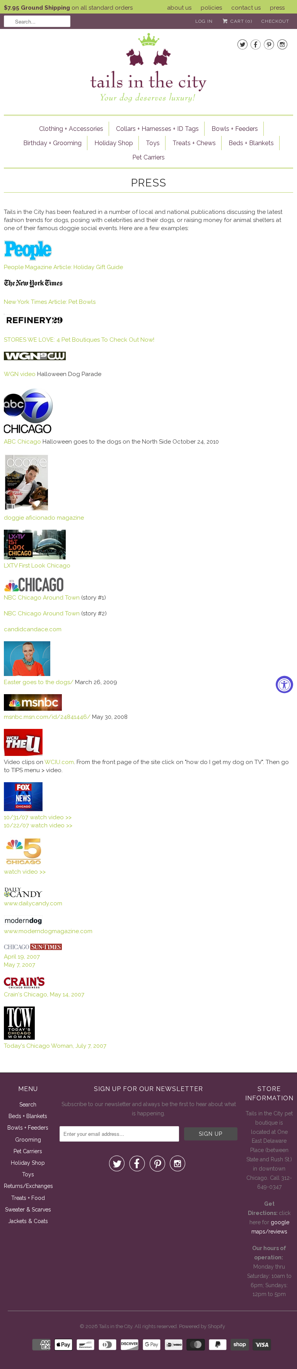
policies (211, 7)
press (277, 7)
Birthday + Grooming (52, 143)
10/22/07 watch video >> (38, 825)
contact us (246, 7)
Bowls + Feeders (235, 128)
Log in (204, 21)
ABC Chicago (22, 441)
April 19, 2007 (22, 956)
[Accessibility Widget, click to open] (284, 684)
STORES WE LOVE (29, 339)
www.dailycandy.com (33, 903)
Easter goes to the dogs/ (38, 682)
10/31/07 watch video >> (38, 817)
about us (179, 7)
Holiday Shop (113, 143)
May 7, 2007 (19, 964)
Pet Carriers (148, 157)
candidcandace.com (32, 629)
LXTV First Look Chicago (37, 565)
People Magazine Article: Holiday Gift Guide (63, 267)
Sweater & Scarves (28, 1209)
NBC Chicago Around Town (42, 613)
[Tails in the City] (148, 67)
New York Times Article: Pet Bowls (50, 301)
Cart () (240, 21)
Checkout (275, 21)
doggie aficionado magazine (44, 517)
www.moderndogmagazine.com (48, 931)
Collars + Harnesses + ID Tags (157, 128)
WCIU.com (59, 762)
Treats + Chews (194, 143)
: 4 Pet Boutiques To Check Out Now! (104, 339)
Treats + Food (28, 1198)
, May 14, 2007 (44, 994)
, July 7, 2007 (55, 1045)
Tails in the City (115, 1326)
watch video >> (25, 871)
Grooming (28, 1140)
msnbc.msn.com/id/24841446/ (47, 716)
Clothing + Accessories (71, 128)
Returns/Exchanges (28, 1186)
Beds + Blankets (251, 143)
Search (27, 1104)
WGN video (20, 374)
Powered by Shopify (202, 1326)
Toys (153, 143)
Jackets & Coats (28, 1221)
